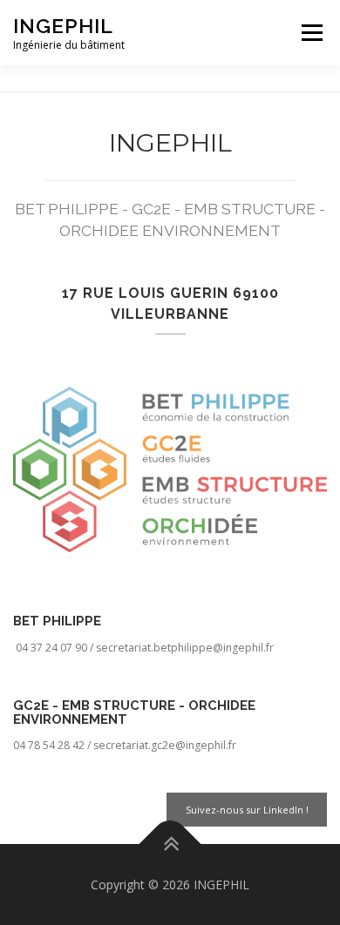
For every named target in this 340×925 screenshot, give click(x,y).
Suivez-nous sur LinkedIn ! (247, 809)
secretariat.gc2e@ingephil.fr (164, 745)
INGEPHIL (63, 25)
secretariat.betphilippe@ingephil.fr (186, 647)
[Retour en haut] (170, 843)
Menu (310, 32)
